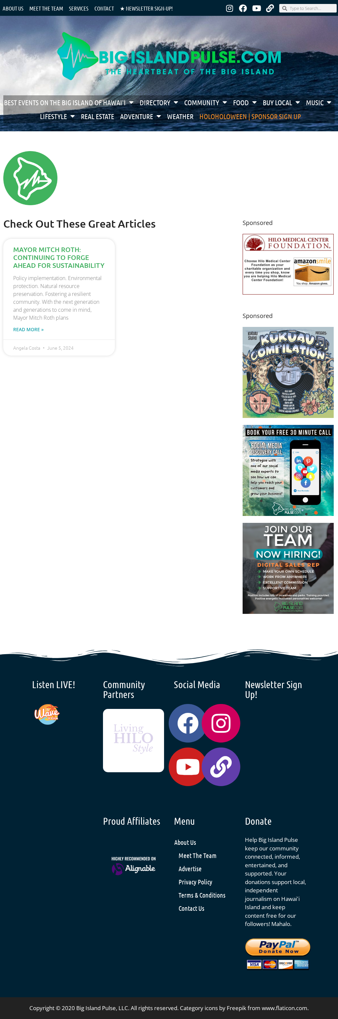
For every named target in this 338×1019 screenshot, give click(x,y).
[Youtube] (256, 8)
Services (78, 8)
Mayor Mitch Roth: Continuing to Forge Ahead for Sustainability (59, 257)
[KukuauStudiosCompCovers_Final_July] (288, 416)
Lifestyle (53, 116)
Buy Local (277, 102)
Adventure (136, 116)
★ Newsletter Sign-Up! (146, 8)
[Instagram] (229, 8)
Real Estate (97, 116)
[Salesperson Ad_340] (288, 612)
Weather (180, 116)
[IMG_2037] (288, 514)
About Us (13, 8)
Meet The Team (198, 855)
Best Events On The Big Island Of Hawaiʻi (65, 102)
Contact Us (191, 908)
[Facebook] (243, 8)
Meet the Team (46, 8)
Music (314, 102)
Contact (104, 8)
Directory (155, 102)
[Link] (270, 8)
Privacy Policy (195, 882)
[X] (288, 292)
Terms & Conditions (202, 895)
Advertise (190, 869)
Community (201, 102)
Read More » (28, 329)
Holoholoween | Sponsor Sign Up (250, 116)
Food (241, 102)
